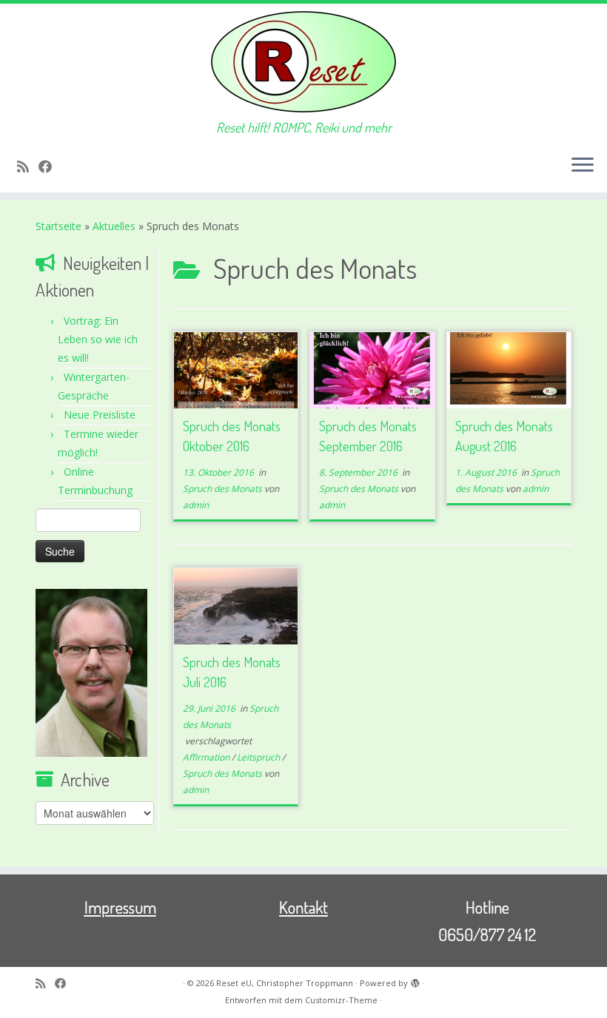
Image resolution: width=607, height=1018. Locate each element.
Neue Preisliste (99, 415)
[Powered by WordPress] (415, 980)
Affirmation (207, 757)
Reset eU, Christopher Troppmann (284, 982)
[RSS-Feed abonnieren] (27, 166)
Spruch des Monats (223, 488)
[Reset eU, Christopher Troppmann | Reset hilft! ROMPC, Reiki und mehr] (303, 61)
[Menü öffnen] (582, 166)
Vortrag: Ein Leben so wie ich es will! (98, 339)
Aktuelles (114, 226)
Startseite (58, 226)
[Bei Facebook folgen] (49, 166)
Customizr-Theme (341, 999)
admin (196, 505)
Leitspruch (259, 757)
